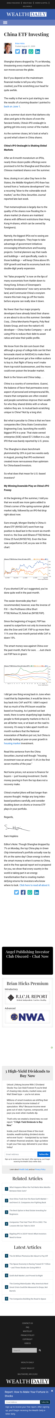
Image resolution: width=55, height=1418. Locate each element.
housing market (12, 743)
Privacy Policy (40, 1169)
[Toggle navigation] (5, 23)
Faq (27, 1327)
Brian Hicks (20, 43)
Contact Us (27, 1323)
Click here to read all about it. (34, 885)
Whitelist (27, 1331)
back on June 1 (12, 106)
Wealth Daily (24, 1169)
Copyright (27, 1339)
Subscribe (44, 1154)
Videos (27, 1343)
